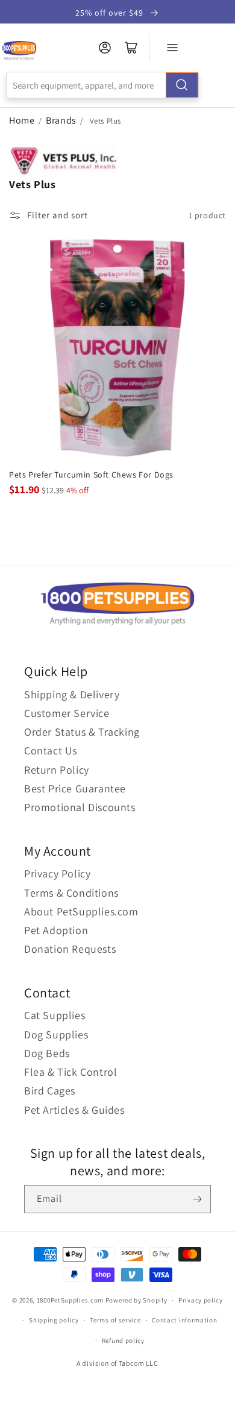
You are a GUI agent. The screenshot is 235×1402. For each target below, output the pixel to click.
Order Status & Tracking (82, 732)
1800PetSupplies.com (70, 1300)
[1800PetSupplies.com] (19, 51)
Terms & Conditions (71, 893)
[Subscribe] (197, 1199)
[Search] (182, 85)
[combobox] (102, 85)
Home (21, 120)
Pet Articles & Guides (74, 1110)
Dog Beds (47, 1053)
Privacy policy (200, 1300)
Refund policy (123, 1340)
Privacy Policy (57, 873)
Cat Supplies (54, 1015)
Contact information (184, 1320)
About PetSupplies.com (81, 911)
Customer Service (67, 713)
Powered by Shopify (136, 1300)
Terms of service (115, 1320)
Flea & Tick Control (70, 1072)
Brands (62, 120)
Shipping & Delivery (71, 694)
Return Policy (56, 770)
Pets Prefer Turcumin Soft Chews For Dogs (91, 474)
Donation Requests (70, 949)
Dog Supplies (56, 1034)
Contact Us (50, 750)
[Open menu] (172, 47)
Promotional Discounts (80, 807)
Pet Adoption (56, 930)
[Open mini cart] (131, 47)
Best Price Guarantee (75, 788)
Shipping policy (54, 1320)
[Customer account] (105, 47)
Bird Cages (49, 1090)
